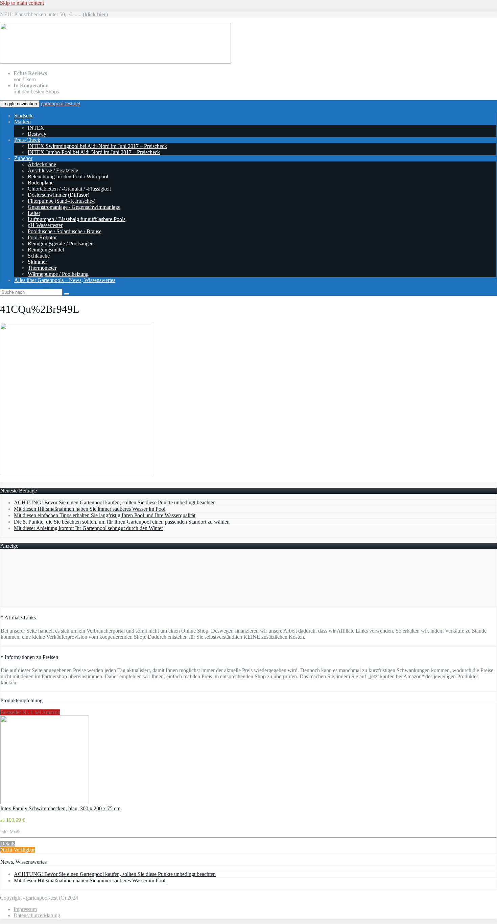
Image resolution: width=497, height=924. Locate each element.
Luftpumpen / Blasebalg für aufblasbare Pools (76, 219)
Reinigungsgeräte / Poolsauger (60, 243)
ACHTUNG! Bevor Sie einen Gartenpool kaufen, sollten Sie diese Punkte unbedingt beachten (115, 502)
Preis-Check (27, 140)
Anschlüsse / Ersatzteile (53, 170)
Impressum (25, 909)
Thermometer (42, 268)
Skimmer (37, 262)
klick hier (95, 14)
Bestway (37, 134)
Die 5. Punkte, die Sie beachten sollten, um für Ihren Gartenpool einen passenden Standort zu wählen (122, 522)
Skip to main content (22, 3)
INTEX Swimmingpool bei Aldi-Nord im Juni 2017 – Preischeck (97, 146)
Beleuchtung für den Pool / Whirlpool (68, 176)
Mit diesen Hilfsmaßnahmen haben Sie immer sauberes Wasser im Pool (89, 509)
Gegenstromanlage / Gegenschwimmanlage (74, 207)
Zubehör (23, 158)
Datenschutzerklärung (37, 915)
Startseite (23, 115)
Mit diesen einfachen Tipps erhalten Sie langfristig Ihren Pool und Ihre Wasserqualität (104, 515)
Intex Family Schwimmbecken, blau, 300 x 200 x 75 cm (60, 808)
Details (7, 843)
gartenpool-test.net (60, 103)
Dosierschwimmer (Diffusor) (58, 195)
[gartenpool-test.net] (115, 62)
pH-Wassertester (45, 225)
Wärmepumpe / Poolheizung (58, 274)
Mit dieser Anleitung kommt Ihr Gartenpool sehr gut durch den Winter (88, 528)
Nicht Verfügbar (17, 850)
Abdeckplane (42, 164)
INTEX (36, 128)
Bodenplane (40, 182)
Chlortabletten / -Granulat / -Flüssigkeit (69, 189)
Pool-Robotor (42, 237)
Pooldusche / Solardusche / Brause (64, 231)
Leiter (34, 213)
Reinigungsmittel (46, 249)
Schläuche (39, 256)
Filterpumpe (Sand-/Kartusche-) (61, 201)
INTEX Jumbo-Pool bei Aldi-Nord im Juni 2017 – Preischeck (94, 152)
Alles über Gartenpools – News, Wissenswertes (64, 280)
